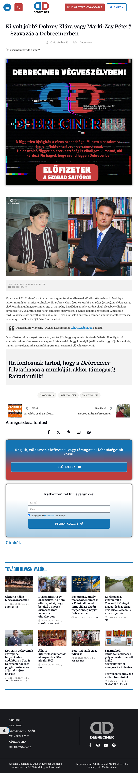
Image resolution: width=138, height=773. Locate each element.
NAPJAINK (15, 725)
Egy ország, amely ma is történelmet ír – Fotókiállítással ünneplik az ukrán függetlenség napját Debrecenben (85, 605)
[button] (85, 7)
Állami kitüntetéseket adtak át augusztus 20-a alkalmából (52, 655)
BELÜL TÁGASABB (20, 747)
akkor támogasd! (94, 370)
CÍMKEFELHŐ (17, 741)
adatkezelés (50, 516)
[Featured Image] (19, 584)
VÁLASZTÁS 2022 (82, 327)
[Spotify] (114, 745)
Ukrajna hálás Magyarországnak (17, 598)
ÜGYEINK (15, 720)
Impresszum (83, 764)
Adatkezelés (100, 764)
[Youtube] (106, 745)
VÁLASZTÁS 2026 (19, 736)
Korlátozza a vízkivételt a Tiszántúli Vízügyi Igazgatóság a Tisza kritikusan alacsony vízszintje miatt (118, 605)
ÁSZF (112, 764)
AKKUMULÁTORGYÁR (22, 731)
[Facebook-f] (90, 745)
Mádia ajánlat (109, 767)
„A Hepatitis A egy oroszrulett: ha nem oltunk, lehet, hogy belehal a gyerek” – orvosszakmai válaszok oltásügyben (51, 606)
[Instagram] (98, 745)
